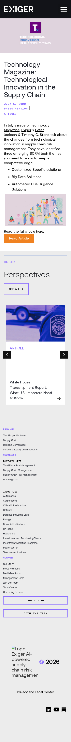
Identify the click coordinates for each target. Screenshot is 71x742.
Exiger (26, 130)
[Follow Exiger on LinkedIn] (48, 709)
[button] (63, 9)
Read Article (19, 238)
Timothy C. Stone (35, 135)
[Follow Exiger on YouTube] (56, 709)
